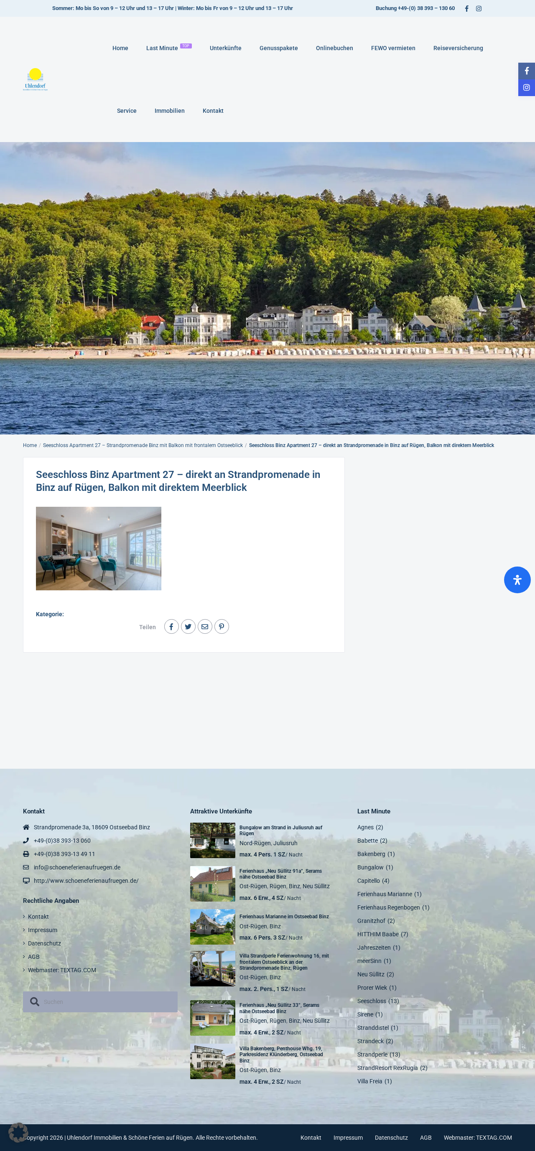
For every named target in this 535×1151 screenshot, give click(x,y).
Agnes (365, 827)
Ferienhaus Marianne (384, 894)
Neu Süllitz (316, 886)
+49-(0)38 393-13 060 (62, 840)
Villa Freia (369, 1081)
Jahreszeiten (374, 947)
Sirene (365, 1014)
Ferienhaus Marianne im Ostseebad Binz (284, 917)
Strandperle (372, 1054)
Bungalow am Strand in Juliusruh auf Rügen (280, 830)
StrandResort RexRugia (387, 1068)
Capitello (368, 880)
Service (127, 110)
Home (120, 48)
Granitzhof (371, 920)
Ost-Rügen (253, 886)
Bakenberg (371, 854)
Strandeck (370, 1041)
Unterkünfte (226, 48)
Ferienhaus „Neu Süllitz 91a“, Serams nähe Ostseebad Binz (280, 874)
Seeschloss (371, 1001)
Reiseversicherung (458, 48)
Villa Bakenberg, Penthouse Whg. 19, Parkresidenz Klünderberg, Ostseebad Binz (281, 1055)
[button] (18, 1132)
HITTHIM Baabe (378, 934)
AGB (34, 956)
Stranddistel (373, 1027)
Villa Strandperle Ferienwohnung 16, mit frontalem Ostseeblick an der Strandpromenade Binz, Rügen (284, 962)
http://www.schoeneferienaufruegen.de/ (86, 880)
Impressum (42, 930)
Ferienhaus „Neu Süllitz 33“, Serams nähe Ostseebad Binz (279, 1008)
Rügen (278, 886)
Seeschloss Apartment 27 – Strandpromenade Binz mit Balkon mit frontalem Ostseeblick (143, 445)
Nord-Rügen (255, 843)
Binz (294, 886)
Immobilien (170, 110)
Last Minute (168, 47)
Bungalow (370, 867)
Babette (367, 840)
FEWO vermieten (393, 48)
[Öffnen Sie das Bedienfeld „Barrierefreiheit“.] (517, 580)
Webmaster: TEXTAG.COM (62, 970)
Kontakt (213, 110)
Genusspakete (279, 48)
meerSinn (369, 961)
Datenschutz (44, 943)
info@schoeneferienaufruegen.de (77, 867)
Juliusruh (285, 843)
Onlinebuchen (334, 48)
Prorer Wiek (372, 987)
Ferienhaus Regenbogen (388, 907)
